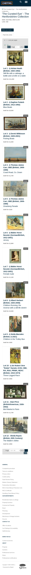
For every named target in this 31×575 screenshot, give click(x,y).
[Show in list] (5, 44)
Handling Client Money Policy (10, 493)
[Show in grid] (8, 44)
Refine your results (7, 30)
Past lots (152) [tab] (7, 35)
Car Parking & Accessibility (10, 528)
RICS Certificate (7, 490)
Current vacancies (7, 540)
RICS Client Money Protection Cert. (12, 488)
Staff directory (6, 531)
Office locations (6, 525)
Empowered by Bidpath (8, 567)
